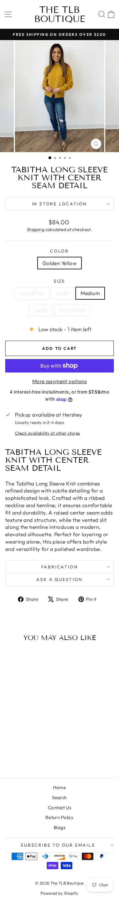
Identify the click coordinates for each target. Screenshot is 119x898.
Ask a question (59, 579)
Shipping (35, 229)
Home (59, 787)
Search (59, 797)
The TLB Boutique (59, 14)
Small (62, 293)
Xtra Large (72, 310)
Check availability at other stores (47, 433)
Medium (90, 293)
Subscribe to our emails (58, 845)
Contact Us (59, 807)
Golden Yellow (59, 263)
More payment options (59, 381)
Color (59, 251)
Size (59, 281)
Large (41, 310)
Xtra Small (31, 293)
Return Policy (59, 817)
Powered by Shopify (60, 893)
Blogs (59, 827)
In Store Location (59, 204)
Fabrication (59, 567)
